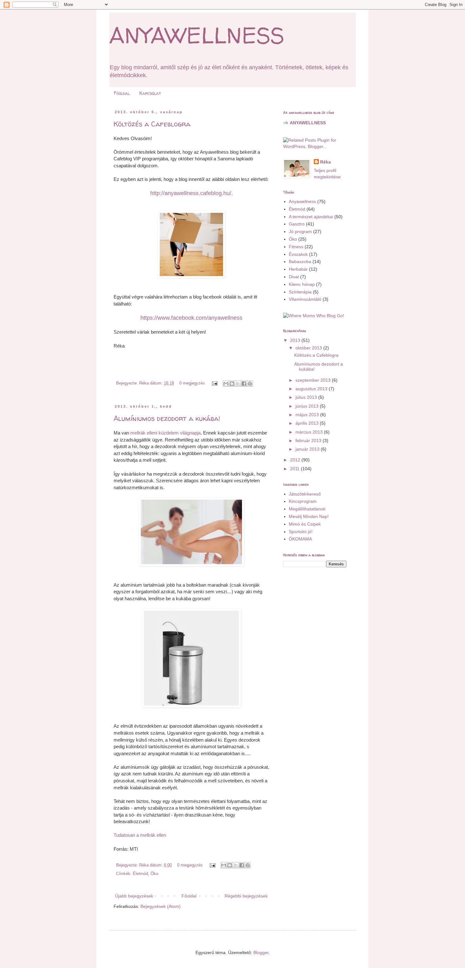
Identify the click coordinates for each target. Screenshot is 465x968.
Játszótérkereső (305, 493)
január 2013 (308, 449)
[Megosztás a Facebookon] (244, 383)
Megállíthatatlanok (307, 508)
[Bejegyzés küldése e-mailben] (214, 383)
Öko (154, 874)
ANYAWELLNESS (196, 35)
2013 (295, 340)
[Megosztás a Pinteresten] (250, 383)
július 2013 (306, 397)
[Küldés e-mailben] (226, 383)
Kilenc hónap (302, 284)
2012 (295, 459)
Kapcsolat (150, 93)
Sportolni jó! (301, 531)
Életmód (140, 874)
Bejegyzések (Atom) (160, 906)
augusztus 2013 (312, 388)
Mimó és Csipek (305, 524)
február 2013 (309, 440)
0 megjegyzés (192, 383)
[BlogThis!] (232, 383)
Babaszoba (300, 261)
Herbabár (298, 269)
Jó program (300, 231)
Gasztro (297, 223)
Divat (294, 276)
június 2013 (307, 406)
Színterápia (300, 291)
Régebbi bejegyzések (246, 895)
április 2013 (307, 423)
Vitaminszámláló (305, 299)
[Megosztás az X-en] (238, 383)
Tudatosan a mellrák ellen (140, 835)
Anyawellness (302, 201)
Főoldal (122, 93)
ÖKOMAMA (300, 538)
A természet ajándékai (311, 216)
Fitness (296, 246)
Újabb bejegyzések (134, 895)
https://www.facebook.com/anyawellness (191, 318)
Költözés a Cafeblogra (152, 124)
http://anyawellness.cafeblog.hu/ (190, 193)
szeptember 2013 (313, 380)
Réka (325, 161)
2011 (295, 468)
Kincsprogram (303, 501)
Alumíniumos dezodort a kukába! (167, 418)
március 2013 (309, 432)
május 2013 (307, 414)
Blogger (261, 952)
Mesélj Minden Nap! (309, 516)
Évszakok (298, 254)
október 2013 (309, 347)
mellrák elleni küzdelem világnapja (165, 432)
